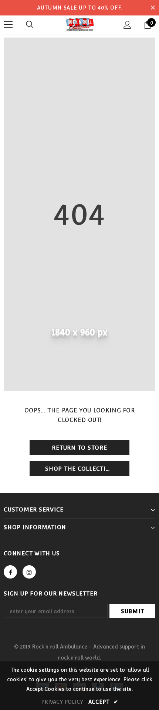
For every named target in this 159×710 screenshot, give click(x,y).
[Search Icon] (29, 24)
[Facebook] (10, 572)
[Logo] (79, 24)
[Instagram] (29, 572)
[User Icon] (127, 25)
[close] (152, 7)
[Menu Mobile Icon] (8, 24)
